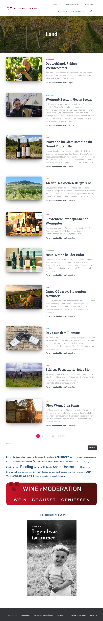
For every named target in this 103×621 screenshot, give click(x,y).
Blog (47, 138)
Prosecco (72, 462)
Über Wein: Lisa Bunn (62, 405)
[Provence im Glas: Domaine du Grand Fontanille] (24, 147)
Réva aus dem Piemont (63, 333)
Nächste (61, 436)
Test (69, 472)
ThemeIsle (93, 615)
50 (53, 436)
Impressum (25, 615)
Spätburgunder (48, 472)
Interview (9, 462)
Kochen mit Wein (19, 462)
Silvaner (37, 472)
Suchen (9, 443)
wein (88, 471)
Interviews (89, 5)
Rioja (35, 467)
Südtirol (64, 472)
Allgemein (50, 59)
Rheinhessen (12, 467)
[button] (66, 11)
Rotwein (47, 467)
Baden (9, 457)
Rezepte (80, 462)
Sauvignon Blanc (13, 472)
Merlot (29, 462)
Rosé (40, 467)
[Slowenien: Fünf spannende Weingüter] (24, 224)
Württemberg (44, 476)
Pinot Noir (59, 461)
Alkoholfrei (50, 95)
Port (66, 462)
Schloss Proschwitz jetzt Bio (68, 369)
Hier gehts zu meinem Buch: (51, 514)
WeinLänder (78, 11)
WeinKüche (61, 11)
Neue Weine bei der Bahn (65, 255)
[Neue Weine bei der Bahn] (24, 260)
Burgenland (49, 457)
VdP (73, 472)
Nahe (44, 462)
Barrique (16, 457)
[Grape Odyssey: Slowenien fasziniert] (24, 297)
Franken (79, 457)
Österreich (61, 476)
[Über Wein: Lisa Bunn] (24, 410)
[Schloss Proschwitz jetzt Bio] (24, 375)
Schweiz (25, 472)
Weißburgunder (14, 476)
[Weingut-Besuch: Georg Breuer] (24, 105)
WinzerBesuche (72, 5)
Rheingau (87, 462)
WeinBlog (56, 5)
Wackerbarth (80, 472)
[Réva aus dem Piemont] (24, 338)
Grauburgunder (90, 457)
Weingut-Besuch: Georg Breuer (69, 99)
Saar (77, 467)
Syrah (58, 472)
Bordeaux (39, 457)
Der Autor (12, 615)
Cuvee (72, 457)
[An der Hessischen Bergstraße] (24, 188)
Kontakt (60, 615)
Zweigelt (53, 476)
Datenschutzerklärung (43, 615)
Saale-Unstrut (63, 467)
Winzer (37, 476)
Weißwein (28, 475)
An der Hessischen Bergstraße (68, 183)
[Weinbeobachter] (22, 8)
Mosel (37, 461)
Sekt (30, 472)
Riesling (26, 467)
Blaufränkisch (27, 457)
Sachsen (85, 467)
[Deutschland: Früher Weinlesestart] (24, 69)
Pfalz (50, 461)
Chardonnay (62, 456)
